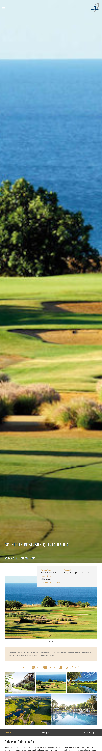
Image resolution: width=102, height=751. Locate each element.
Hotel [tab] (8, 732)
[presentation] (50, 641)
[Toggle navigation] (3, 8)
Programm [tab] (47, 732)
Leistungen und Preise (50, 582)
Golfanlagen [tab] (89, 732)
